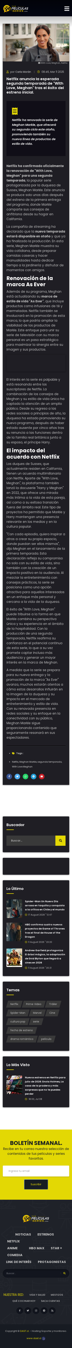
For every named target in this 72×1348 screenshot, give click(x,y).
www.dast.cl (34, 1338)
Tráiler (53, 1004)
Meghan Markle (28, 761)
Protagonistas (52, 1262)
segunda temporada (49, 761)
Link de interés (18, 1262)
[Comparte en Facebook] (9, 776)
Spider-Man (17, 1013)
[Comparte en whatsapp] (25, 776)
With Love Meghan (22, 766)
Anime (12, 1248)
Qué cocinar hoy (23, 1301)
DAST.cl (24, 1331)
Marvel (37, 1013)
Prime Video (33, 1004)
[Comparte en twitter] (17, 776)
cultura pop (17, 1021)
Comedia (15, 1255)
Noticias (23, 1234)
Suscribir (36, 1184)
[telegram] (44, 1310)
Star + (56, 1248)
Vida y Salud (37, 1295)
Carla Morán (23, 72)
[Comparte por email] (41, 776)
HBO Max (36, 1248)
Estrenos (45, 1234)
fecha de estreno (21, 1030)
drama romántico (21, 1039)
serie (36, 1021)
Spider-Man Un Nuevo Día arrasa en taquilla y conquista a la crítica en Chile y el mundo (45, 905)
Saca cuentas (50, 1301)
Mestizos (57, 1295)
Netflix (15, 761)
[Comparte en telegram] (33, 776)
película (46, 1039)
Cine (52, 1013)
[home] (36, 1218)
